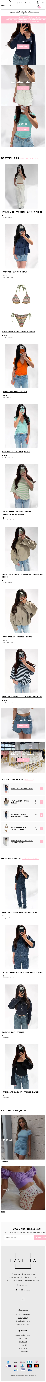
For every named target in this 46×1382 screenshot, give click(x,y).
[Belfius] (22, 1362)
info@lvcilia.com (24, 1290)
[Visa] (23, 1370)
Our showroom (23, 1324)
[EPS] (37, 1362)
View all (29, 780)
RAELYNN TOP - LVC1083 (13, 1032)
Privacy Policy (23, 1318)
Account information (23, 1335)
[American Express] (8, 1362)
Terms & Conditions (23, 1314)
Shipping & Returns (23, 1321)
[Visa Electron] (30, 1370)
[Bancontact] (16, 1370)
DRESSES (4, 1116)
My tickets (23, 1342)
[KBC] (22, 1366)
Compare (23, 1348)
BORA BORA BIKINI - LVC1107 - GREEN (18, 332)
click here (23, 760)
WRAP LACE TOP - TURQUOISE (16, 452)
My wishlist (23, 1345)
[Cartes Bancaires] (29, 1362)
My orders (23, 1338)
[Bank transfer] (15, 1362)
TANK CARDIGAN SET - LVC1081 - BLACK (20, 1092)
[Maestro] (29, 1366)
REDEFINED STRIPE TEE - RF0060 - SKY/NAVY (22, 697)
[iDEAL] (15, 1366)
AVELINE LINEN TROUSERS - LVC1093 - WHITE (22, 212)
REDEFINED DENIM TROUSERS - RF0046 (20, 912)
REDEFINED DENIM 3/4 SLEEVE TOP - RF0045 (22, 972)
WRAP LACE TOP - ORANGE (15, 392)
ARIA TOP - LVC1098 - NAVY (15, 272)
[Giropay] (8, 1366)
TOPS (3, 1167)
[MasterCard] (37, 1366)
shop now (23, 47)
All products (23, 1352)
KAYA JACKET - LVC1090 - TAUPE (17, 637)
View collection (28, 158)
